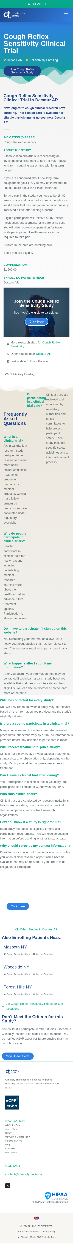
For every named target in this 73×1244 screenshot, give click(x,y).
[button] (66, 15)
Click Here (37, 321)
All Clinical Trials (13, 1125)
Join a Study (11, 1129)
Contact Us (10, 1148)
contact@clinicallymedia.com (24, 1174)
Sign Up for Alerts (13, 1141)
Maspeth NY (15, 947)
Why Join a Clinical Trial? (17, 1137)
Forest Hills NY (18, 987)
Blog (7, 1144)
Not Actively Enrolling (43, 60)
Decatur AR (43, 354)
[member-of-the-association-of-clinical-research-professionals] (33, 1103)
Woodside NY (16, 967)
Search (8, 1133)
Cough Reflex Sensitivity (20, 142)
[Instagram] (7, 1185)
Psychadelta (11, 1152)
